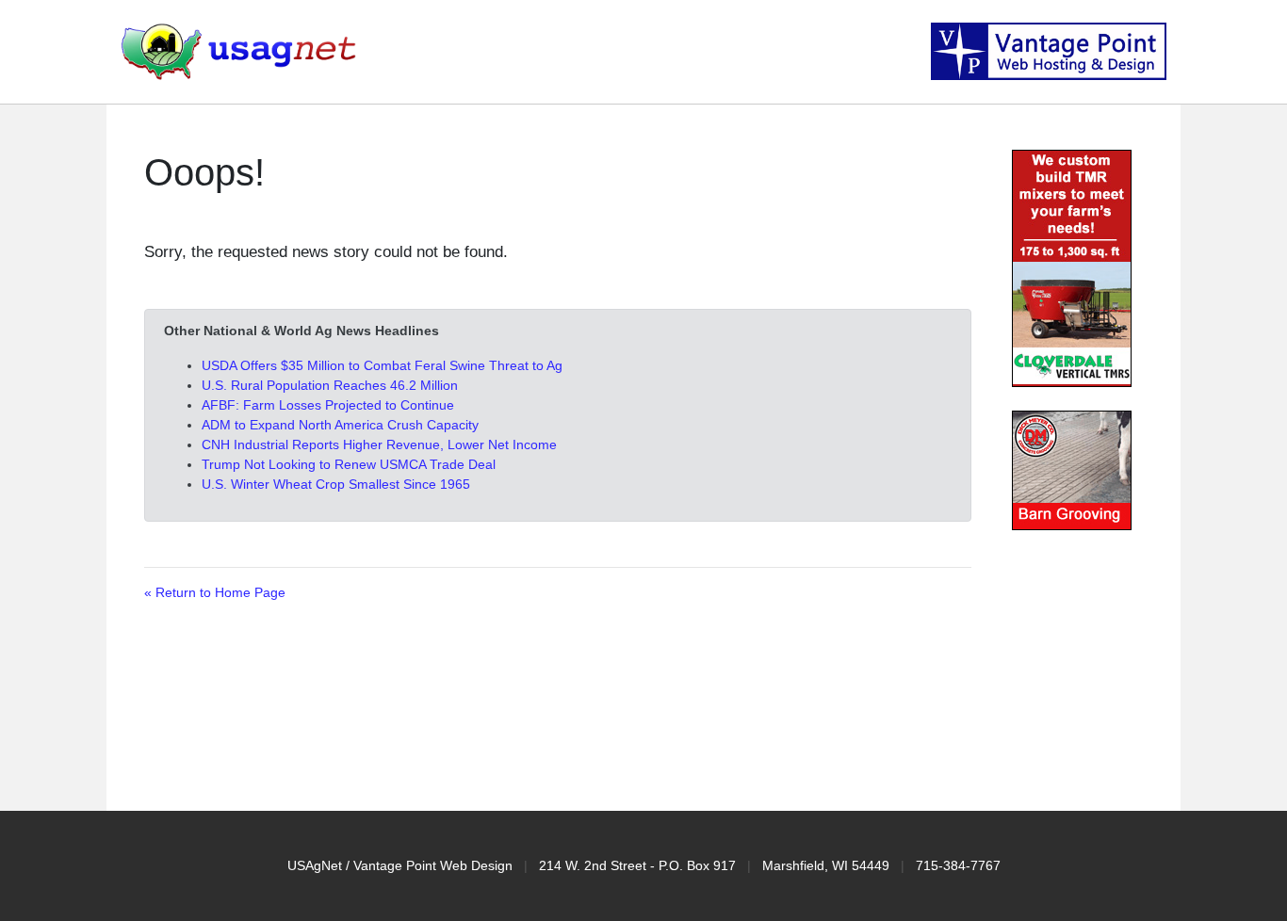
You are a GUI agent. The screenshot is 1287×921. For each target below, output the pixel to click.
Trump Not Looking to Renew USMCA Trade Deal (349, 464)
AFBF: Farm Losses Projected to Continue (328, 404)
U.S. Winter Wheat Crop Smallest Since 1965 (336, 484)
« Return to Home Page (214, 592)
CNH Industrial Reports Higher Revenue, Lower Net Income (379, 444)
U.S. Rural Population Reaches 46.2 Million (330, 385)
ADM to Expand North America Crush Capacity (340, 424)
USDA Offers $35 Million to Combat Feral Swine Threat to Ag (382, 365)
